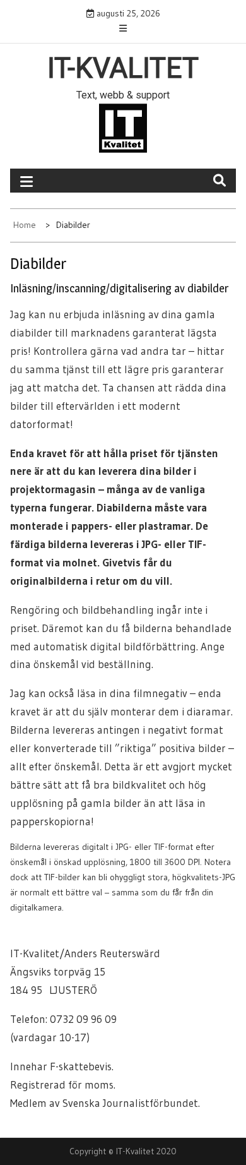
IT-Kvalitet (123, 68)
